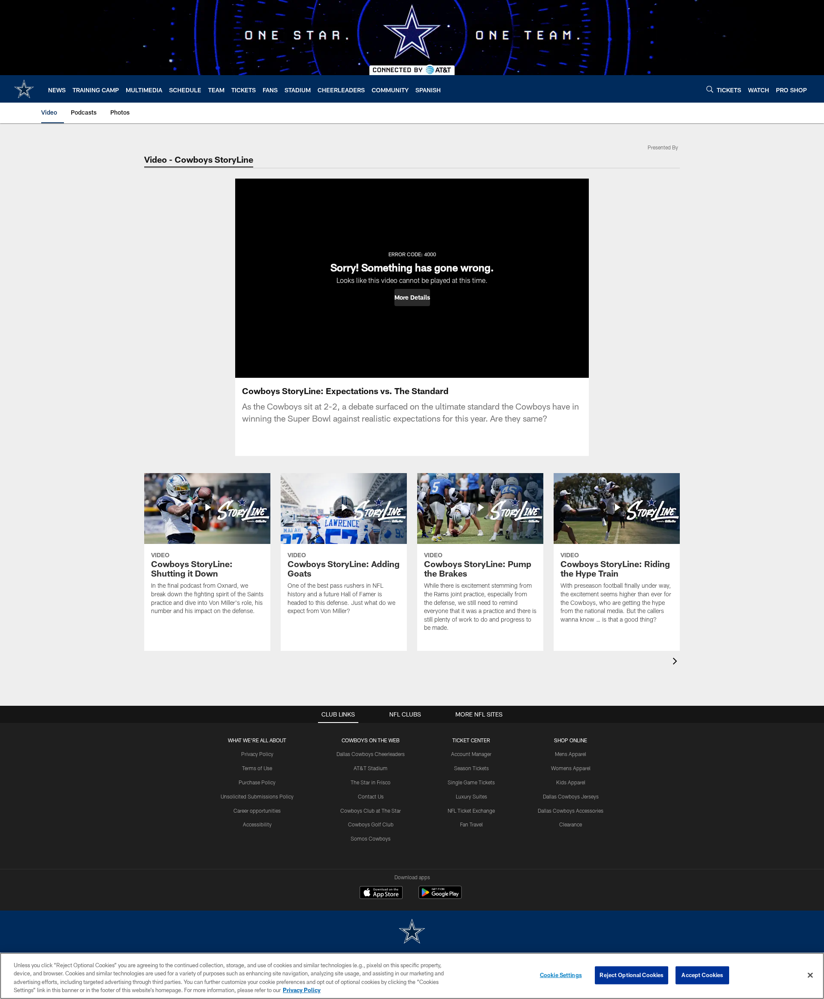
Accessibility (257, 824)
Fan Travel (471, 824)
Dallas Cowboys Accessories (570, 811)
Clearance (570, 824)
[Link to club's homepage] (24, 89)
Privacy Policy (257, 754)
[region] (412, 976)
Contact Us (371, 796)
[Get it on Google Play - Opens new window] (440, 896)
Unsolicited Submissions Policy (257, 796)
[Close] (810, 975)
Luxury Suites (471, 796)
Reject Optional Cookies (631, 975)
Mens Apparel (570, 754)
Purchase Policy (257, 782)
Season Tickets (471, 768)
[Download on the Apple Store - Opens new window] (381, 893)
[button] (412, 297)
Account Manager (471, 754)
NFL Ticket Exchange (471, 811)
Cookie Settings (561, 975)
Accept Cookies (702, 975)
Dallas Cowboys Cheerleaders (370, 754)
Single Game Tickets (471, 782)
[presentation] (676, 662)
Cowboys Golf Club (371, 824)
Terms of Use (257, 768)
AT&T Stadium (371, 768)
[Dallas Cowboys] (412, 932)
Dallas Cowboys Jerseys (571, 796)
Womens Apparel (571, 768)
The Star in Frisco (371, 782)
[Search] (709, 89)
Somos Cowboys (371, 838)
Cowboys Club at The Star (370, 811)
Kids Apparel (570, 782)
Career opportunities (257, 811)
